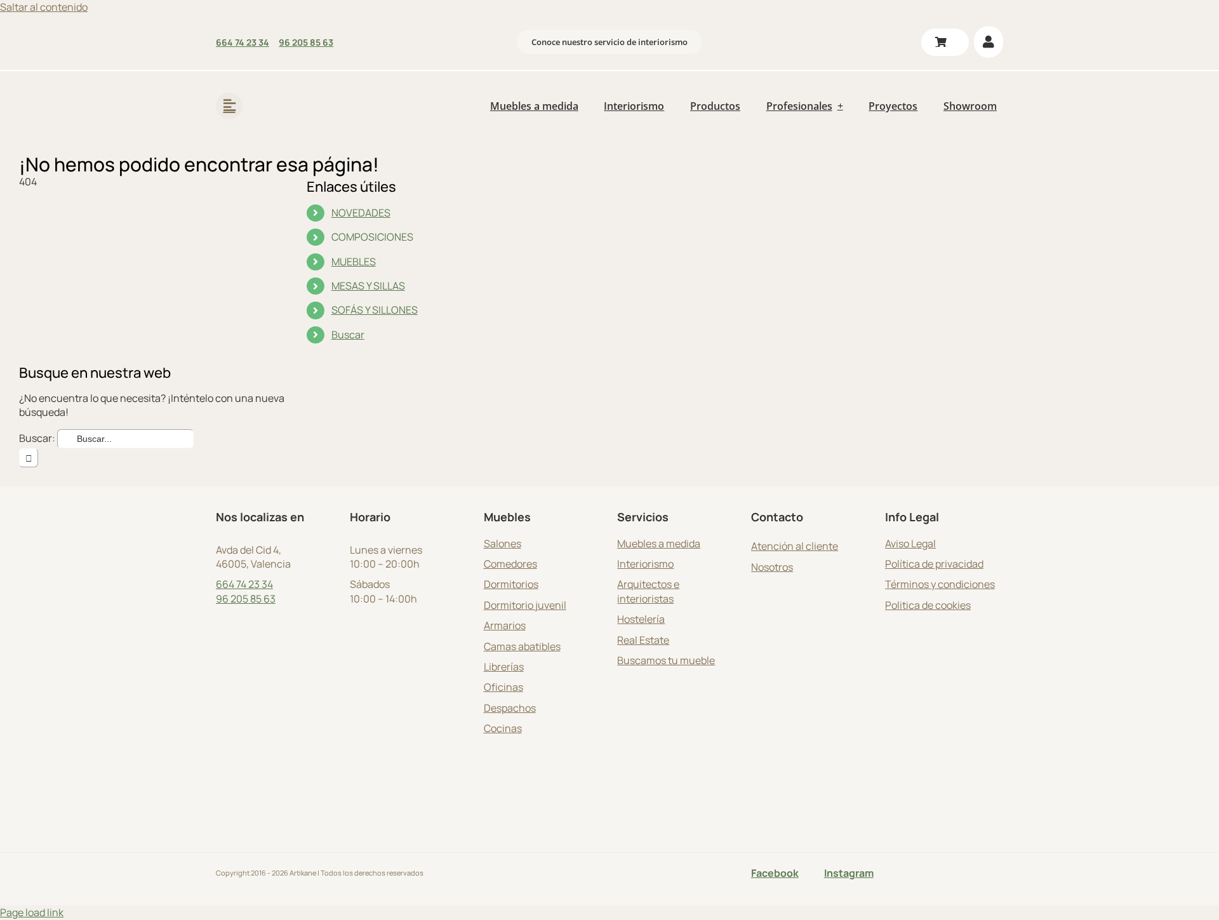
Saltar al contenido (44, 7)
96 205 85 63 (246, 599)
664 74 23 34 (244, 584)
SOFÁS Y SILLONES (374, 310)
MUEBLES (353, 262)
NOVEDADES (360, 213)
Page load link (31, 912)
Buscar (347, 335)
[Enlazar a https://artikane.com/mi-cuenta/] (988, 42)
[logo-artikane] (298, 89)
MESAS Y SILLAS (368, 286)
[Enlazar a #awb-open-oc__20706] (229, 106)
